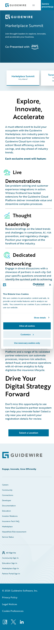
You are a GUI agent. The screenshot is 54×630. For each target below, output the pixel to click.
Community (7, 490)
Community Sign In (10, 558)
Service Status (8, 537)
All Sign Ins (11, 552)
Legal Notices (9, 604)
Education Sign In (9, 563)
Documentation (9, 505)
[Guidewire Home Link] (22, 455)
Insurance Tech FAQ (10, 521)
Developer (6, 500)
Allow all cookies (27, 326)
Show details (40, 317)
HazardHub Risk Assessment (14, 531)
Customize (26, 334)
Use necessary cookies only (27, 343)
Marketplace (7, 526)
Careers (5, 484)
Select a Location (28, 432)
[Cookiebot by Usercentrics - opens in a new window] (33, 285)
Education (6, 510)
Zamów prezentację (47, 5)
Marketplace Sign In (10, 568)
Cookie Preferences (12, 611)
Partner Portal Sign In (11, 573)
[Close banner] (50, 285)
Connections (7, 495)
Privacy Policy (9, 597)
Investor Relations (10, 516)
